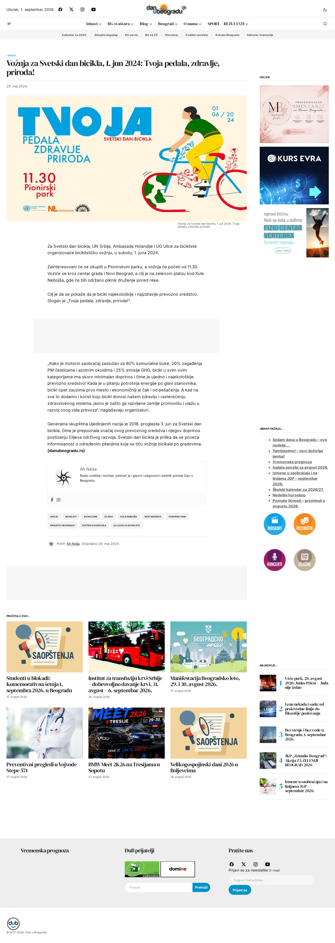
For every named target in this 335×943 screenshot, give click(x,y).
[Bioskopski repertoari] (275, 524)
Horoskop (171, 35)
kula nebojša (128, 516)
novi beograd (153, 516)
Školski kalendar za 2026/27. (298, 489)
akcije (54, 516)
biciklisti (71, 516)
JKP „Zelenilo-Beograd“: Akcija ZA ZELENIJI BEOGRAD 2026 (306, 760)
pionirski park (177, 516)
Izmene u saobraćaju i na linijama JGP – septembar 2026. (295, 478)
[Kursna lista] (294, 113)
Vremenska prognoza (292, 462)
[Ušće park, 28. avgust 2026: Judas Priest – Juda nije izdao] (268, 683)
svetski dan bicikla (94, 525)
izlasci (108, 516)
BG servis (131, 35)
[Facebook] (52, 500)
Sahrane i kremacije (260, 35)
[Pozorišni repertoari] (305, 524)
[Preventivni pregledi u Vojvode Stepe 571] (44, 732)
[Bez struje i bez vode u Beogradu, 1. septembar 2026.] (268, 734)
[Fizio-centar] (294, 232)
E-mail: (275, 870)
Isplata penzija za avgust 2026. (300, 467)
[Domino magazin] (177, 869)
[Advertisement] (123, 335)
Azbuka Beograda (227, 35)
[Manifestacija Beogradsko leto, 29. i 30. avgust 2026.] (208, 646)
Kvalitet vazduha (197, 35)
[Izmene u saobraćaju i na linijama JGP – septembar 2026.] (268, 786)
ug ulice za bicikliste (127, 525)
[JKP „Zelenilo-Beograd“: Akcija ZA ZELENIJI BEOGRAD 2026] (268, 760)
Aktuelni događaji (106, 35)
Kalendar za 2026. (74, 35)
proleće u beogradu (62, 525)
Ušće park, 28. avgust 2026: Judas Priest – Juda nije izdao (306, 682)
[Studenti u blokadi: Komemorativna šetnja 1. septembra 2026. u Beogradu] (44, 646)
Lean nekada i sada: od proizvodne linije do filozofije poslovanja (304, 708)
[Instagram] (58, 500)
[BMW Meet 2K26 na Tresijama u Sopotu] (126, 732)
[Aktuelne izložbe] (305, 560)
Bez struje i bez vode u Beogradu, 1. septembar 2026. (305, 734)
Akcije (12, 55)
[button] (325, 9)
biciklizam (90, 516)
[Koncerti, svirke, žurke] (275, 560)
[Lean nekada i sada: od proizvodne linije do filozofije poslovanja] (268, 709)
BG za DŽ (151, 35)
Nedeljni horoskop (289, 495)
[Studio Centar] (142, 869)
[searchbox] (158, 887)
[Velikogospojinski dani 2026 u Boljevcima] (208, 732)
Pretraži (201, 887)
